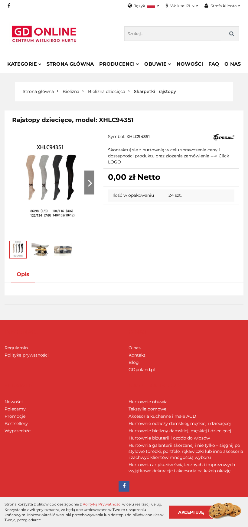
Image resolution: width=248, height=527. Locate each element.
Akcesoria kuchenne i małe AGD (162, 416)
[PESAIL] (223, 137)
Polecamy (15, 409)
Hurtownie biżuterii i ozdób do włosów (169, 438)
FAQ (213, 64)
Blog (134, 362)
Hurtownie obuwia (148, 401)
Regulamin (16, 348)
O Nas (232, 64)
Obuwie (156, 64)
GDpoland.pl (142, 369)
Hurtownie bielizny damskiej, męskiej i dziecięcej (180, 430)
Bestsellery (16, 423)
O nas (135, 348)
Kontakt (137, 355)
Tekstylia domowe (147, 409)
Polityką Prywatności (102, 504)
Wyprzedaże (18, 430)
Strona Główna (70, 64)
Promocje (15, 416)
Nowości (190, 64)
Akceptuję (191, 512)
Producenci (117, 64)
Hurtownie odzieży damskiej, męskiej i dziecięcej (180, 423)
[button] (23, 332)
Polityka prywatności (27, 355)
